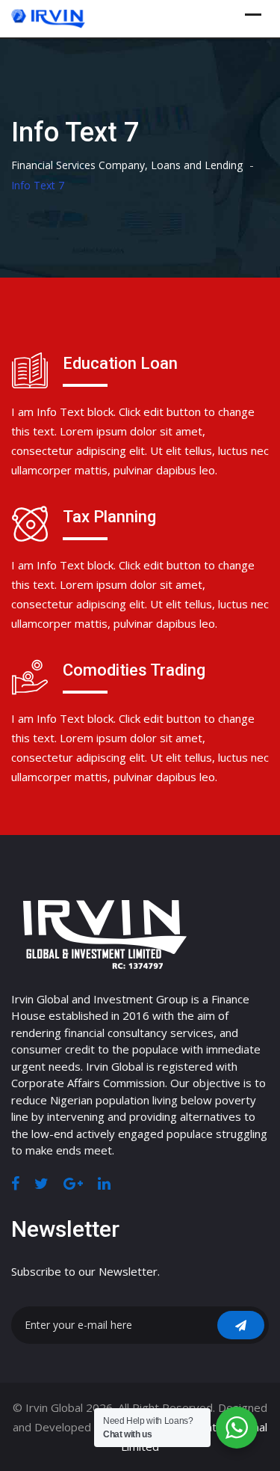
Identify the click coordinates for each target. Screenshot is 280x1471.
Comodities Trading (134, 670)
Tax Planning (109, 516)
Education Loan (120, 363)
